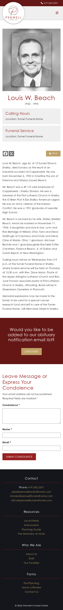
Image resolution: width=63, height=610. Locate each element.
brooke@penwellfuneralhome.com (31, 496)
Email (6, 442)
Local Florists (31, 520)
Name (7, 429)
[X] (11, 153)
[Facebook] (5, 153)
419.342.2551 (51, 3)
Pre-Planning (31, 583)
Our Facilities (31, 562)
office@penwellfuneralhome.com (31, 500)
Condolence (11, 405)
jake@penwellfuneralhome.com (31, 491)
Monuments (31, 525)
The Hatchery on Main (31, 533)
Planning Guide (31, 529)
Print (54, 153)
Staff (31, 558)
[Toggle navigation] (57, 12)
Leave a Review (31, 587)
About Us (31, 554)
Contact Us (31, 591)
